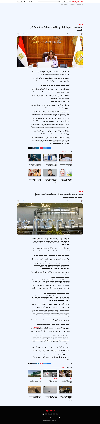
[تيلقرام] (22, 34)
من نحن (41, 417)
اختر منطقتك (65, 1)
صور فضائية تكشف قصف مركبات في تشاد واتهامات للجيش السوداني (35, 397)
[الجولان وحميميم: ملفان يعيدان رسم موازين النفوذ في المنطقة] (34, 373)
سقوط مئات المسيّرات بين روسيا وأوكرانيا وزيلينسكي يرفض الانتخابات (66, 397)
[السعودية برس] (77, 1)
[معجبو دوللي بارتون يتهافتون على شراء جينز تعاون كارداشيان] (34, 157)
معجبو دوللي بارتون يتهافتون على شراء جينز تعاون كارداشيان (35, 165)
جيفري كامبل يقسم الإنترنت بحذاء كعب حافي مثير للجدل (35, 180)
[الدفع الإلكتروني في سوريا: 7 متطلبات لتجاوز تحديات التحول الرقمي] (65, 373)
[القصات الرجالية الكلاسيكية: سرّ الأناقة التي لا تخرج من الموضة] (50, 172)
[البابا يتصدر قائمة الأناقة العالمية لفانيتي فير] (65, 157)
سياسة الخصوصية (50, 417)
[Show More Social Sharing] (18, 34)
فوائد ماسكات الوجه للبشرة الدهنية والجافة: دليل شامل (66, 180)
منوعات (81, 24)
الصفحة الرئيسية (57, 417)
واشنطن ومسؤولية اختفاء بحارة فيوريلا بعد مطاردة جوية (51, 397)
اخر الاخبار (81, 191)
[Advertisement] (50, 14)
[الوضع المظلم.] (26, 1)
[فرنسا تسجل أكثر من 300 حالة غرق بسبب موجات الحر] (50, 373)
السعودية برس (76, 33)
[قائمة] (70, 1)
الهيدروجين (39, 240)
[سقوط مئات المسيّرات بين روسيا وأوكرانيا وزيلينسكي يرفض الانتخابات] (65, 389)
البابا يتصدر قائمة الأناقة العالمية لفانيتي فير (66, 165)
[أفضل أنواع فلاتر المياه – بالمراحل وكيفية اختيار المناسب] (50, 157)
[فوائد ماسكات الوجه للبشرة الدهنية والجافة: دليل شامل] (65, 172)
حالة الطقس (20, 1)
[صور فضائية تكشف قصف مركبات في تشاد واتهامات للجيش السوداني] (34, 389)
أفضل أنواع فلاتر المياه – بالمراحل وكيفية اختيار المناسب (51, 165)
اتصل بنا (45, 417)
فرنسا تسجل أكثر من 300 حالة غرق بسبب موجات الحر (50, 380)
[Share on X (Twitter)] (23, 34)
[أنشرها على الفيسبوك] (25, 34)
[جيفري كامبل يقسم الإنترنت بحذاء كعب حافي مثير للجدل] (34, 172)
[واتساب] (20, 34)
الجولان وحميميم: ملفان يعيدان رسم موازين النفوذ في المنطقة (35, 380)
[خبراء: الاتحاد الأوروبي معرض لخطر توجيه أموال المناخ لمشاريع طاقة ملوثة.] (50, 219)
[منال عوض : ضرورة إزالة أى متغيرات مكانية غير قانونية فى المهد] (50, 52)
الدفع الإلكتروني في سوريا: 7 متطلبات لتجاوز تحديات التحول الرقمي (66, 381)
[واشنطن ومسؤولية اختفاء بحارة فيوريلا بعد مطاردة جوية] (50, 389)
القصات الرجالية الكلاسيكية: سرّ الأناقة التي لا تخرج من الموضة (51, 180)
